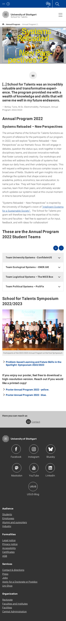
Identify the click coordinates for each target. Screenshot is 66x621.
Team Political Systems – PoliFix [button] (25, 286)
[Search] (57, 4)
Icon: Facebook (16, 449)
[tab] (33, 257)
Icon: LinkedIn (50, 467)
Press (5, 573)
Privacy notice (9, 544)
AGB (4, 555)
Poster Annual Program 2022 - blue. (26, 394)
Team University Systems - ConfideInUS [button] (29, 257)
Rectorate (7, 599)
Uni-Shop (7, 585)
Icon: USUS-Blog (33, 486)
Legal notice (9, 540)
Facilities (7, 607)
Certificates (8, 551)
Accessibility (9, 548)
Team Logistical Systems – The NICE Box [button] (29, 276)
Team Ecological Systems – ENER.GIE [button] (27, 267)
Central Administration (14, 611)
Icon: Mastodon (16, 467)
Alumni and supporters (14, 522)
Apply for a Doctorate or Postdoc (19, 581)
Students (7, 514)
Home (3, 24)
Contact (35, 421)
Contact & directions (13, 569)
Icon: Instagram (33, 449)
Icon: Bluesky (50, 449)
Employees (8, 518)
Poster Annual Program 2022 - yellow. (27, 389)
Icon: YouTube (34, 467)
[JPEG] (33, 329)
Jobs (5, 577)
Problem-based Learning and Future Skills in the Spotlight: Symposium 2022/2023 (33, 363)
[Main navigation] (60, 15)
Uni (3, 4)
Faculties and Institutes (15, 603)
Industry (6, 526)
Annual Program (13, 24)
